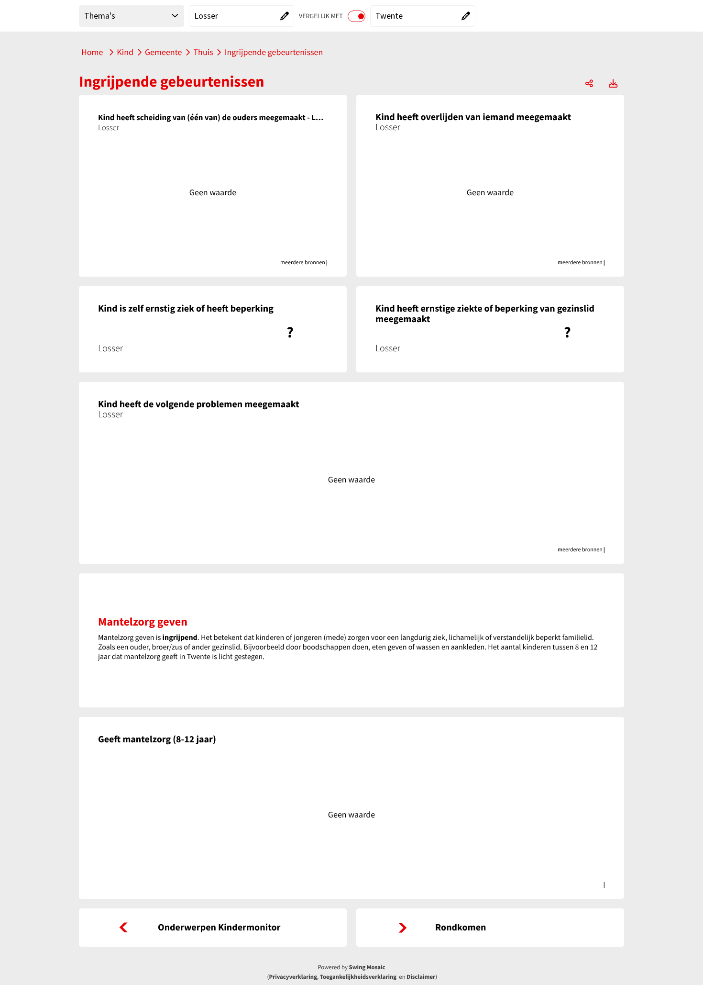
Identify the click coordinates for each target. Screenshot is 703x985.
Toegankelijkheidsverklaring (358, 977)
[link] (213, 927)
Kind (125, 51)
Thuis (203, 51)
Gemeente (163, 51)
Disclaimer (420, 977)
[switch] (356, 16)
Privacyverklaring (293, 977)
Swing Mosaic (367, 967)
